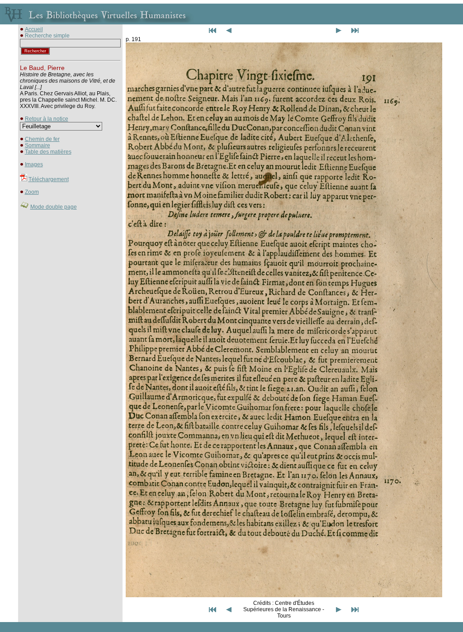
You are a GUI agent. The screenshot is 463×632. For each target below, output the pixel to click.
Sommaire (37, 145)
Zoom (32, 192)
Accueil (34, 29)
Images (34, 164)
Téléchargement (48, 179)
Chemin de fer (42, 139)
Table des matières (48, 152)
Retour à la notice (46, 119)
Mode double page (53, 207)
